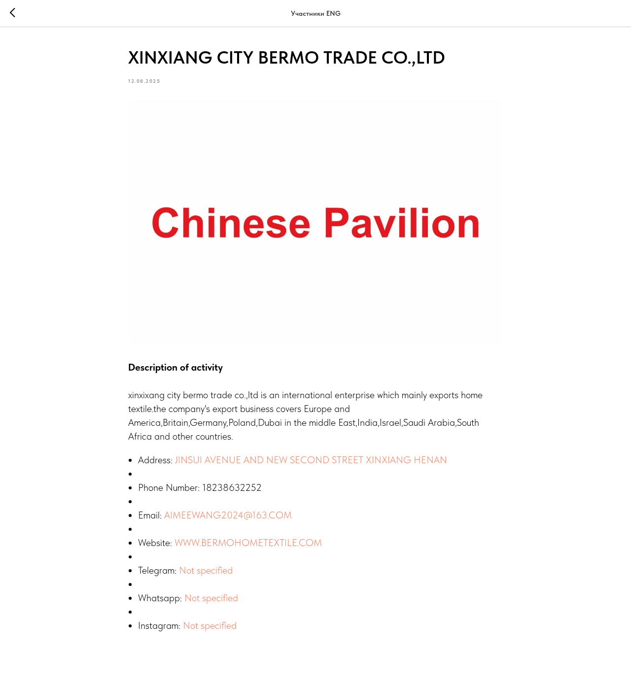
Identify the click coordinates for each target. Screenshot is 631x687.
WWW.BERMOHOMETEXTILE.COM (248, 543)
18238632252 (232, 487)
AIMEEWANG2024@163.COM (228, 515)
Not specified (206, 570)
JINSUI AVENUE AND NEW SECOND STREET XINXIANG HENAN (311, 460)
